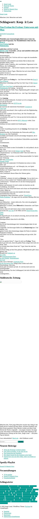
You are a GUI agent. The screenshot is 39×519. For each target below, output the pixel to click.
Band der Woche (9, 6)
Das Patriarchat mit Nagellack (13, 453)
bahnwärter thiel (5, 488)
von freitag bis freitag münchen (20, 501)
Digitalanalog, (4, 46)
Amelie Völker (13, 486)
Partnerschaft (18, 496)
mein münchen (4, 494)
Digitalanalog (4, 88)
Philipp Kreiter (27, 496)
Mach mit (15, 438)
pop (33, 496)
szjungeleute (10, 34)
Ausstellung (33, 486)
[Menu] (1, 1)
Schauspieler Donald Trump (6, 160)
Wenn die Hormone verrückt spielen (14, 450)
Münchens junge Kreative (30, 494)
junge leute (12, 491)
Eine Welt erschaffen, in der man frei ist (15, 451)
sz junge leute (10, 500)
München (19, 494)
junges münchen (21, 491)
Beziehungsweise (5, 489)
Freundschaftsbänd (9, 478)
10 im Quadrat (4, 486)
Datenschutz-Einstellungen (12, 516)
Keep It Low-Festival (4, 43)
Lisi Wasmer (7, 493)
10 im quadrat (8, 474)
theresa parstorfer (27, 500)
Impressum (7, 515)
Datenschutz (7, 11)
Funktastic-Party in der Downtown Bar (11, 262)
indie (7, 491)
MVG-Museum (22, 120)
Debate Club (4, 51)
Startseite (6, 511)
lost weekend (18, 493)
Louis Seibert (26, 493)
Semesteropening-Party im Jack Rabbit (8, 257)
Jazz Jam (11, 210)
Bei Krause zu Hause (26, 488)
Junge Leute (7, 4)
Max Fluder (34, 493)
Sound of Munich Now (11, 9)
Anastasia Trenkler (23, 486)
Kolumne (29, 491)
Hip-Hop (2, 491)
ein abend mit (15, 489)
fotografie (35, 489)
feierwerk (29, 489)
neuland (6, 7)
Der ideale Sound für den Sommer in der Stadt (17, 455)
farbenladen (22, 489)
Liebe (1, 493)
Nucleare (27, 506)
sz (4, 500)
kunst (33, 491)
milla (10, 494)
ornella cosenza (9, 496)
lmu (13, 493)
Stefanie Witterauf (25, 498)
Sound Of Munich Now (7, 466)
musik (14, 494)
